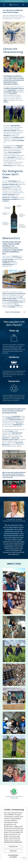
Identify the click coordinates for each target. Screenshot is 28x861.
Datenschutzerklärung (13, 842)
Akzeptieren (13, 847)
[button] (4, 5)
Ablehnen (13, 851)
